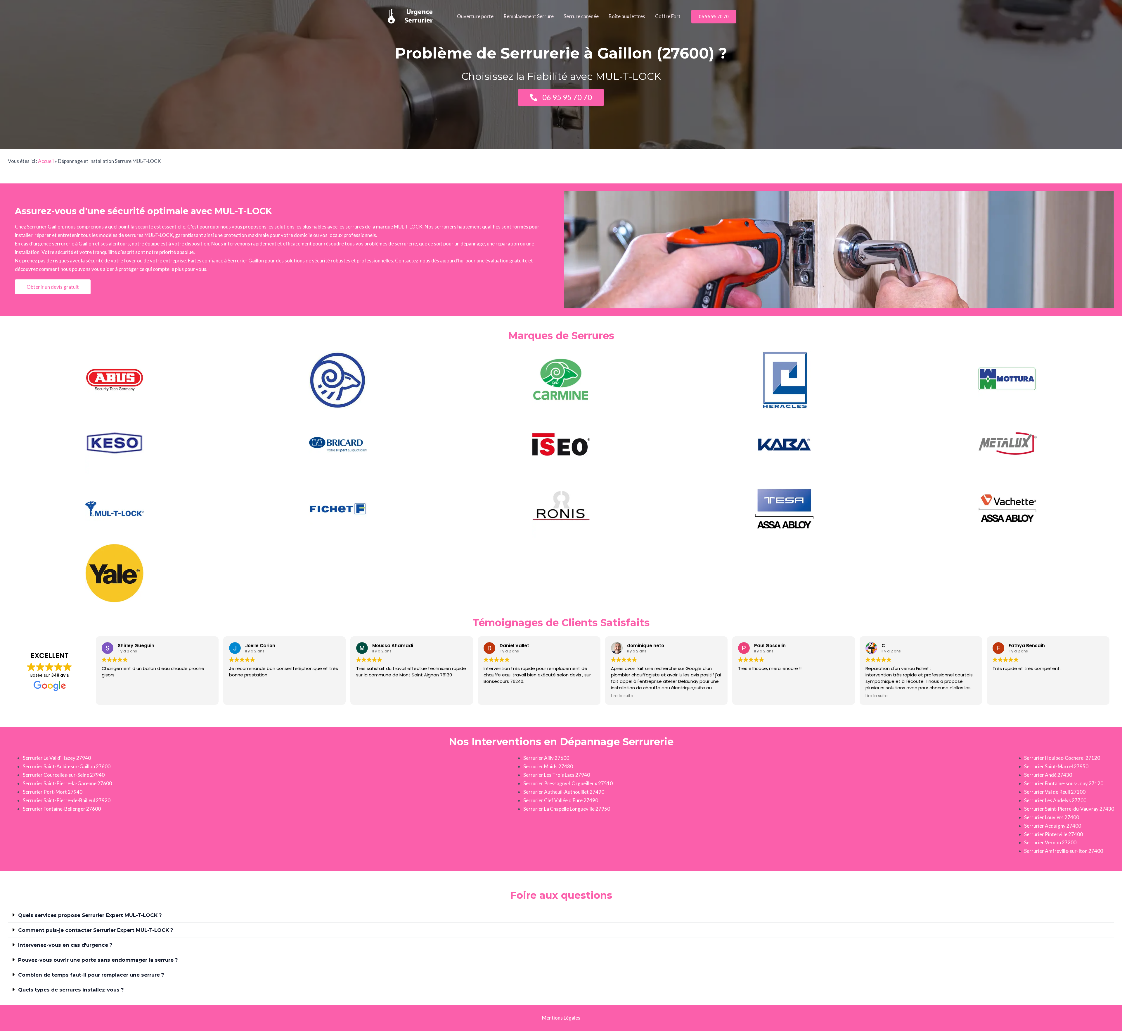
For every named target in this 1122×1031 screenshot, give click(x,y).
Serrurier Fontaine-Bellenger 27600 (62, 809)
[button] (713, 16)
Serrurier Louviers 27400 (1051, 817)
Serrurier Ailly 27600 (546, 758)
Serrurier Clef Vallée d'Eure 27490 (560, 800)
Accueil (46, 161)
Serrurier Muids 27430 (548, 766)
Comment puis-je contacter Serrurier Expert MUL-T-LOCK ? (95, 930)
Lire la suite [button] (622, 696)
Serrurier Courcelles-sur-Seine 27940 (64, 775)
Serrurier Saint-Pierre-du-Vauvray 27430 (1069, 809)
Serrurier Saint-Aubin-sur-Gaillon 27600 (66, 766)
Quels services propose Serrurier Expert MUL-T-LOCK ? (90, 915)
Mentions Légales (561, 1018)
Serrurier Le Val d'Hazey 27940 (57, 758)
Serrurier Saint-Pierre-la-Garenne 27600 (67, 783)
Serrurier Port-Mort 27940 (52, 792)
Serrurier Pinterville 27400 (1053, 834)
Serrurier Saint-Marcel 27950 (1056, 766)
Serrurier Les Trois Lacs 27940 (556, 775)
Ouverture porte (475, 16)
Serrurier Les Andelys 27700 (1055, 800)
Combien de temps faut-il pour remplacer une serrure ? (91, 975)
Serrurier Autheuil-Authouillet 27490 (563, 792)
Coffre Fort (668, 16)
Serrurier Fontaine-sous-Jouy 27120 (1063, 783)
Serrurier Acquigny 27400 (1052, 826)
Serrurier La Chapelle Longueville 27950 (566, 809)
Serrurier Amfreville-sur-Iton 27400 (1063, 851)
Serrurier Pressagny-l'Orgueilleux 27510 (568, 783)
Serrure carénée (581, 16)
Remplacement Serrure (528, 16)
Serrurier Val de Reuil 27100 (1054, 792)
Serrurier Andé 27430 (1048, 775)
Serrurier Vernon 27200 (1050, 842)
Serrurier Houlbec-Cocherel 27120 (1062, 758)
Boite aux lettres (627, 16)
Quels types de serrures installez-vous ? (71, 990)
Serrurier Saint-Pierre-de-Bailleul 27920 (66, 800)
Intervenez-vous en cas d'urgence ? (65, 945)
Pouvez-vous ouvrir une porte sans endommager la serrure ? (98, 960)
